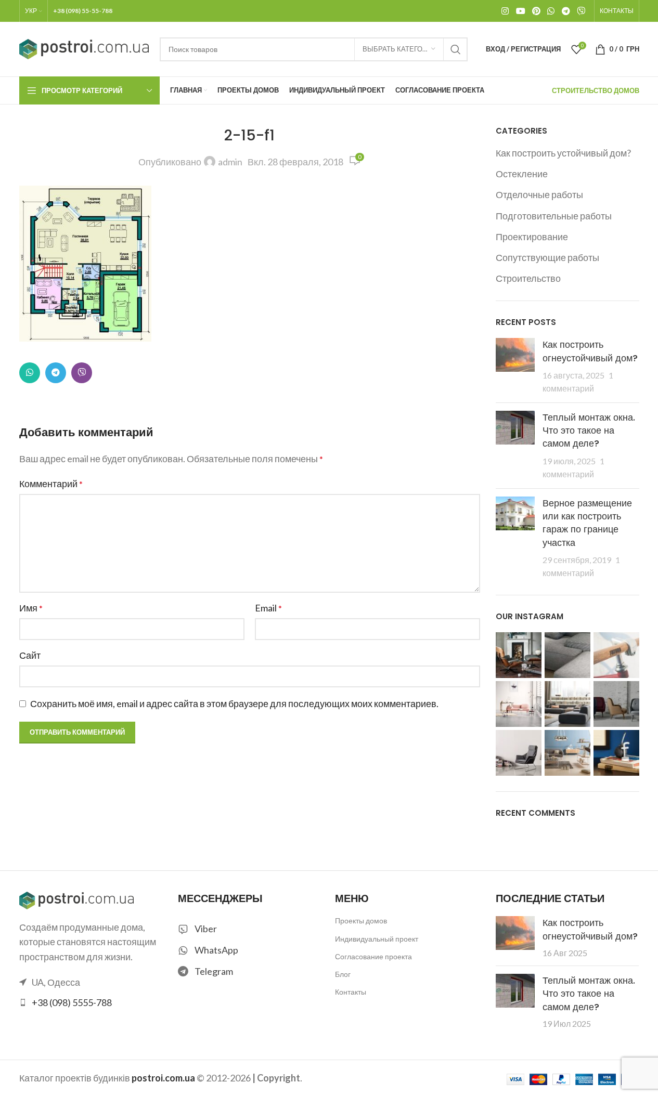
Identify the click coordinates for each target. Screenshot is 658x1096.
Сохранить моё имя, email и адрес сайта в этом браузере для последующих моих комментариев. (234, 703)
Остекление (522, 173)
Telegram (214, 971)
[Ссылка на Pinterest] (536, 11)
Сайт (30, 655)
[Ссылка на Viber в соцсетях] (580, 11)
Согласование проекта (373, 956)
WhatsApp (216, 950)
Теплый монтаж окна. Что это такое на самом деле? (589, 430)
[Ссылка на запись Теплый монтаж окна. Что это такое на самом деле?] (515, 991)
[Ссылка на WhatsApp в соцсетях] (551, 11)
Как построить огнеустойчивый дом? (590, 351)
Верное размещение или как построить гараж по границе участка (587, 523)
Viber (206, 928)
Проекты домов (361, 920)
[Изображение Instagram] (518, 655)
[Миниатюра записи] (515, 366)
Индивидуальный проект (376, 938)
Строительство (528, 278)
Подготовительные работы (554, 215)
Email (268, 608)
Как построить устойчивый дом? (563, 153)
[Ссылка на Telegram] (565, 11)
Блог (343, 974)
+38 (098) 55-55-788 (82, 11)
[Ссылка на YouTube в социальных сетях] (520, 11)
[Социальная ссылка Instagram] (505, 11)
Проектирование (532, 236)
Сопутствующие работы (547, 257)
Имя (31, 608)
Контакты (350, 991)
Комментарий (51, 483)
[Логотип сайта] (84, 48)
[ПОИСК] (456, 49)
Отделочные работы (539, 194)
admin (230, 161)
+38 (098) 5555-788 (72, 1002)
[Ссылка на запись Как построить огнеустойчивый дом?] (515, 933)
